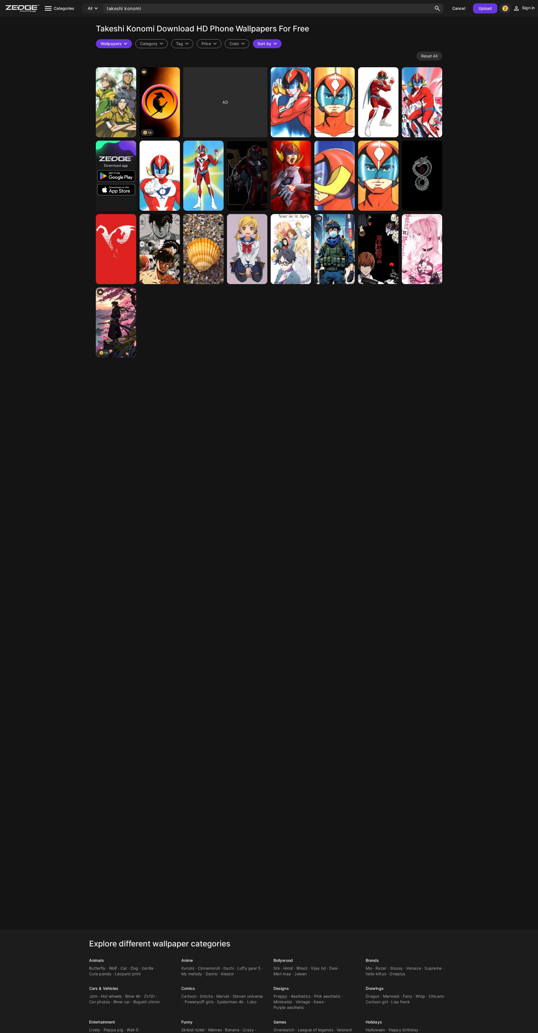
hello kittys (376, 973)
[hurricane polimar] (334, 102)
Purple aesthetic (288, 1007)
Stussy (396, 968)
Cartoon (188, 996)
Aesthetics (301, 996)
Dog (134, 968)
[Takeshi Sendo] (160, 249)
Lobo (252, 1001)
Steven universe (248, 996)
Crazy (248, 1029)
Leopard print (128, 973)
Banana (232, 1029)
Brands (372, 960)
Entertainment (102, 1022)
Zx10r (149, 996)
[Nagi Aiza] (247, 249)
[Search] (437, 8)
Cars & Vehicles (104, 988)
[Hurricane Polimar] (291, 102)
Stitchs (206, 996)
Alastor (227, 973)
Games (280, 1022)
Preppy (280, 996)
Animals (96, 960)
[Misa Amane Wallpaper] (422, 249)
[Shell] (203, 249)
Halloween (375, 1029)
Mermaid (391, 996)
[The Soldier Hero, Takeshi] (334, 249)
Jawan (300, 973)
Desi (333, 968)
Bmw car (121, 1001)
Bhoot (301, 968)
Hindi (288, 968)
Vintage (303, 1001)
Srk (276, 968)
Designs (281, 988)
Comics (188, 988)
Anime (187, 960)
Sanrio (212, 973)
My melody (191, 973)
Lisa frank (400, 1001)
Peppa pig (113, 1029)
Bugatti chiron (146, 1001)
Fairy (407, 996)
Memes (215, 1029)
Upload (485, 8)
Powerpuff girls (199, 1001)
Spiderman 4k (230, 1001)
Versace (413, 968)
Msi (369, 968)
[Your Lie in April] (291, 249)
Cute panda (100, 973)
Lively (94, 1029)
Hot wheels (111, 996)
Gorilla (148, 968)
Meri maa (282, 973)
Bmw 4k (133, 996)
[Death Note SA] (378, 249)
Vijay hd (318, 968)
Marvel (222, 996)
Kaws (319, 1001)
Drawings (375, 988)
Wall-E (132, 1029)
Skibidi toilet (193, 1029)
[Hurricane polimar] (422, 102)
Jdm (93, 996)
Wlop (420, 996)
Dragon (373, 996)
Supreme (433, 968)
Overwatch (283, 1029)
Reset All (429, 56)
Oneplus (397, 973)
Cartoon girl (377, 1001)
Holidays (374, 1022)
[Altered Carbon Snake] (422, 176)
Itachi (228, 968)
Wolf (113, 968)
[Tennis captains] (116, 102)
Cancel (458, 8)
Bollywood (283, 960)
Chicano (436, 996)
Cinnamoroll (209, 968)
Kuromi (187, 968)
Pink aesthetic (327, 996)
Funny (187, 1022)
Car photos (99, 1001)
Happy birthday (404, 1029)
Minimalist (282, 1001)
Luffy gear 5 (249, 968)
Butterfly (97, 968)
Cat (123, 968)
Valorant (344, 1029)
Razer (380, 968)
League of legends (315, 1029)
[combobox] (182, 43)
